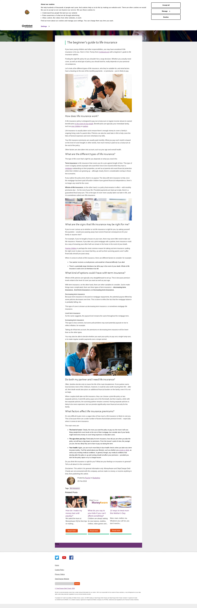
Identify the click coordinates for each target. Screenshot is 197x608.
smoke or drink (124, 450)
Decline (166, 17)
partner (85, 126)
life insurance (75, 488)
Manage (165, 11)
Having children (71, 248)
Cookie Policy (59, 570)
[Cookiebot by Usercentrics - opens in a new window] (27, 26)
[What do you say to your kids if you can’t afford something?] (98, 502)
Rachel (87, 478)
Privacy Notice (60, 574)
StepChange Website (62, 579)
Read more (72, 531)
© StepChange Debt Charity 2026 (65, 588)
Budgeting (96, 478)
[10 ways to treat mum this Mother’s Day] (120, 502)
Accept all (166, 5)
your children (76, 126)
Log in (61, 546)
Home (57, 565)
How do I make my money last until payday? (74, 513)
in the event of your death (84, 124)
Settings (44, 26)
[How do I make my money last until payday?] (76, 502)
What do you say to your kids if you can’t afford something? (97, 513)
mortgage (68, 168)
